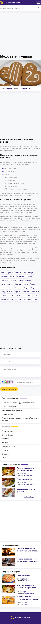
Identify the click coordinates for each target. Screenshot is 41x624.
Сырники (18, 295)
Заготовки (5, 439)
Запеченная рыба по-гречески (13, 410)
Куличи (25, 284)
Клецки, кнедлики (7, 284)
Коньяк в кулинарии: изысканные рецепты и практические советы (27, 551)
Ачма (3, 273)
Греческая (24, 495)
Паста (11, 288)
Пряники (26, 88)
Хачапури (4, 299)
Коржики (18, 284)
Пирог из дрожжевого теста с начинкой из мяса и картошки (28, 599)
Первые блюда (7, 431)
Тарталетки (27, 295)
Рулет (35, 299)
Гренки (20, 280)
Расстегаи (26, 292)
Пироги (27, 288)
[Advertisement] (20, 33)
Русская (10, 88)
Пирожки (34, 288)
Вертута (29, 276)
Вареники (12, 276)
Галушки (13, 280)
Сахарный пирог (8, 414)
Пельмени (19, 288)
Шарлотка (27, 299)
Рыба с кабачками (9, 406)
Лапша (32, 284)
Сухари (10, 295)
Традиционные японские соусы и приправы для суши (27, 561)
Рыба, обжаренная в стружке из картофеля (18, 403)
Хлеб (11, 299)
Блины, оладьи (28, 273)
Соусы (4, 458)
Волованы (4, 280)
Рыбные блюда (29, 475)
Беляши (18, 273)
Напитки (5, 450)
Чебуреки (18, 299)
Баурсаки (9, 273)
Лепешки (4, 288)
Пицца (3, 292)
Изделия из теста (8, 446)
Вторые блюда (7, 435)
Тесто (35, 295)
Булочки (4, 276)
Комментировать (9, 389)
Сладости (5, 454)
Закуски (5, 442)
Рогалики (35, 292)
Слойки (3, 295)
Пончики (10, 292)
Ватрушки (20, 276)
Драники (28, 280)
